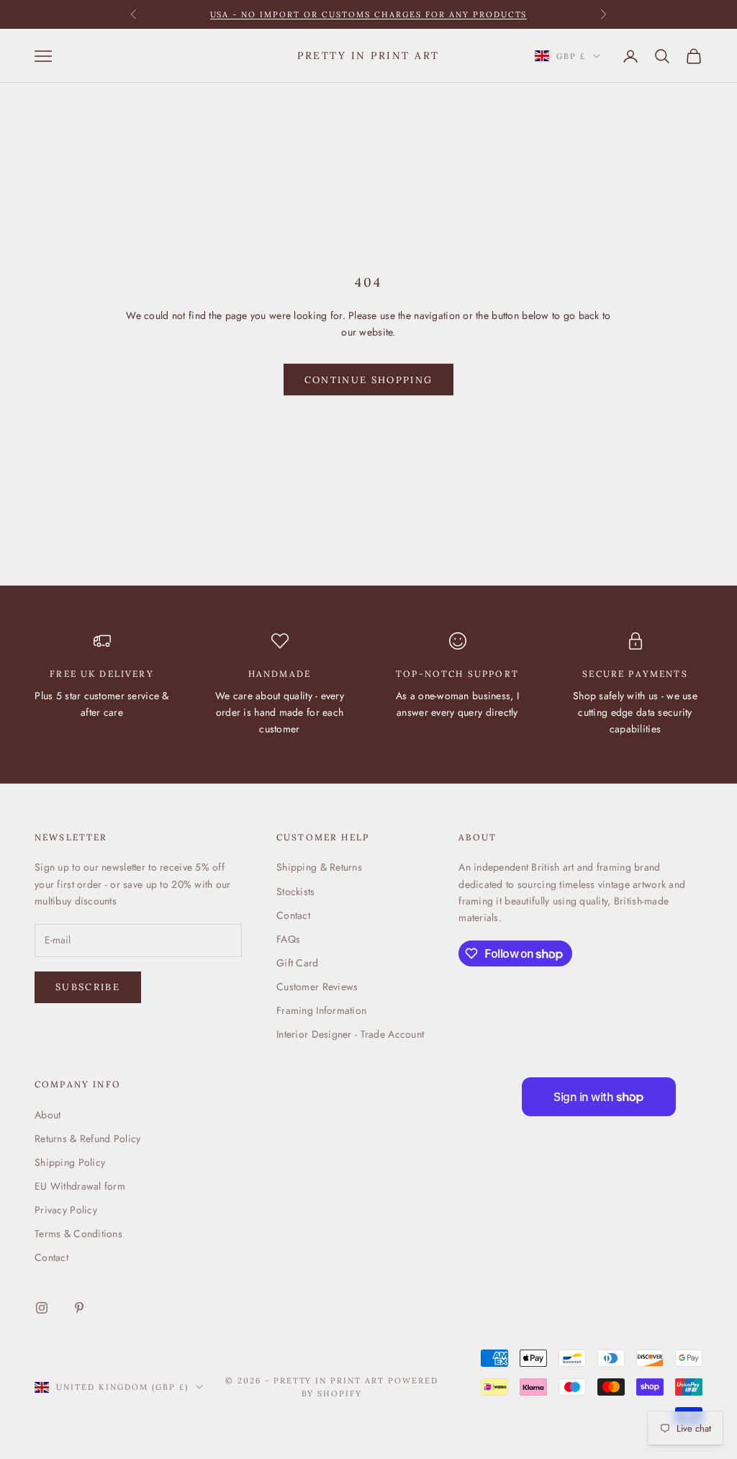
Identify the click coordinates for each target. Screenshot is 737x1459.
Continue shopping (368, 380)
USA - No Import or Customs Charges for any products (369, 14)
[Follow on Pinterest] (79, 1308)
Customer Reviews (317, 986)
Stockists (295, 891)
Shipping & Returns (319, 867)
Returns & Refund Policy (87, 1138)
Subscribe (87, 987)
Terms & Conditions (78, 1233)
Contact (293, 915)
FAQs (288, 939)
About (47, 1115)
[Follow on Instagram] (42, 1308)
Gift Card (297, 963)
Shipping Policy (70, 1162)
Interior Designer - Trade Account (350, 1034)
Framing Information (321, 1010)
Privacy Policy (66, 1210)
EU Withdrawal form (80, 1186)
